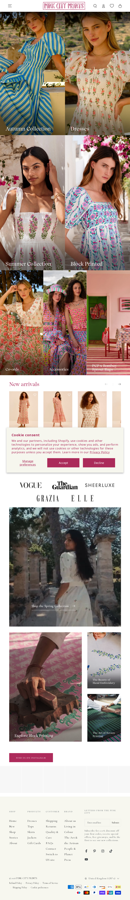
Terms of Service (50, 883)
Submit (115, 822)
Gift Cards (34, 843)
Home (13, 821)
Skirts (31, 832)
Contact (51, 848)
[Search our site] (95, 5)
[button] (35, 413)
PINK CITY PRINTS (26, 878)
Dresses (32, 821)
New (12, 826)
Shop (12, 832)
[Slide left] (109, 384)
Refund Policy (15, 883)
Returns (51, 826)
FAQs (49, 843)
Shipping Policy (20, 887)
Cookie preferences (39, 887)
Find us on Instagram (31, 758)
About (13, 843)
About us (70, 821)
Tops (30, 826)
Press (67, 860)
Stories (13, 837)
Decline (99, 463)
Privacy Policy (100, 452)
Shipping (52, 821)
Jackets (31, 837)
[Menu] (9, 5)
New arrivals (24, 384)
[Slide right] (117, 384)
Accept (63, 463)
